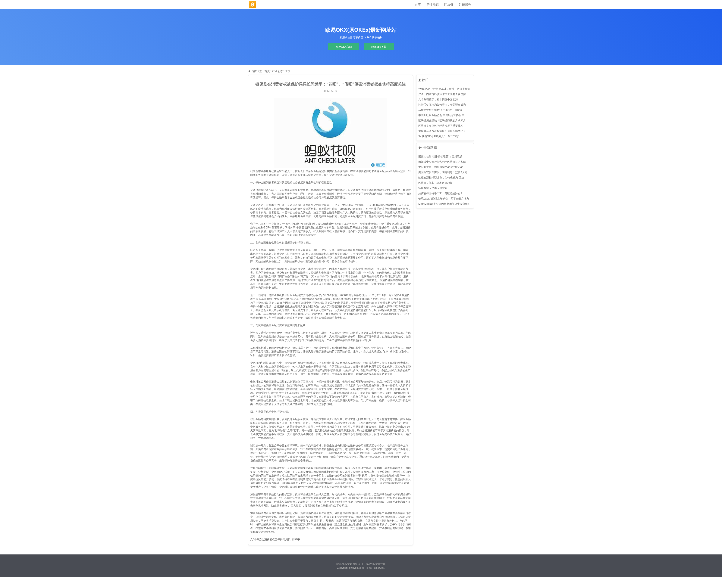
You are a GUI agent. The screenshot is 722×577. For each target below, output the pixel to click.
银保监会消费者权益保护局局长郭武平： (442, 131)
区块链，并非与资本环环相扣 (435, 183)
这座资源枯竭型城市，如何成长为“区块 (441, 177)
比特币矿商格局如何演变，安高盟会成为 (442, 104)
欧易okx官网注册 (376, 564)
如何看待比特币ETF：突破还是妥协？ (440, 193)
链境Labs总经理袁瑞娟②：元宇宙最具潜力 (443, 198)
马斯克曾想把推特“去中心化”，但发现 (440, 110)
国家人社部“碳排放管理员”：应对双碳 (440, 156)
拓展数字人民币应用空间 (432, 188)
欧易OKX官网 (344, 46)
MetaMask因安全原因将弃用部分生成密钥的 (444, 204)
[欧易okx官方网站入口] (252, 4)
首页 (418, 4)
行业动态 (433, 4)
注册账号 (465, 4)
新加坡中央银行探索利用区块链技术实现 (442, 161)
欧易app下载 (378, 46)
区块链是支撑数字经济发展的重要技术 (440, 125)
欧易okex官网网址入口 (349, 564)
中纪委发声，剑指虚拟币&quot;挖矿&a (440, 167)
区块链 (448, 4)
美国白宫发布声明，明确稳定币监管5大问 (442, 172)
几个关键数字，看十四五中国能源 (438, 99)
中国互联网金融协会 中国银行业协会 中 (441, 115)
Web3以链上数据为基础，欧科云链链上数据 (444, 89)
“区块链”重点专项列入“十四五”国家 (438, 136)
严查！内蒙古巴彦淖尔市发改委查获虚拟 (442, 94)
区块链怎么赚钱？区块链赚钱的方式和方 (442, 120)
